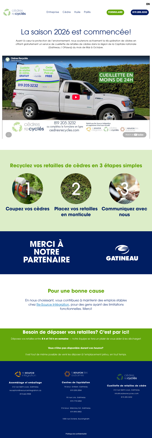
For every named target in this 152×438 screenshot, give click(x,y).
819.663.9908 (25, 394)
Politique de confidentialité (76, 434)
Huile (77, 12)
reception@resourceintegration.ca (25, 390)
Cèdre (67, 12)
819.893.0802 (76, 412)
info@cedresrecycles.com (127, 394)
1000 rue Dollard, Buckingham (75, 419)
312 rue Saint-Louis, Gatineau (25, 387)
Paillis (87, 12)
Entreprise (53, 12)
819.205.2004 (76, 390)
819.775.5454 (76, 401)
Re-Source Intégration (52, 304)
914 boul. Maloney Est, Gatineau (76, 408)
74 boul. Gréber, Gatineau (76, 387)
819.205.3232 (126, 397)
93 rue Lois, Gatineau (76, 397)
